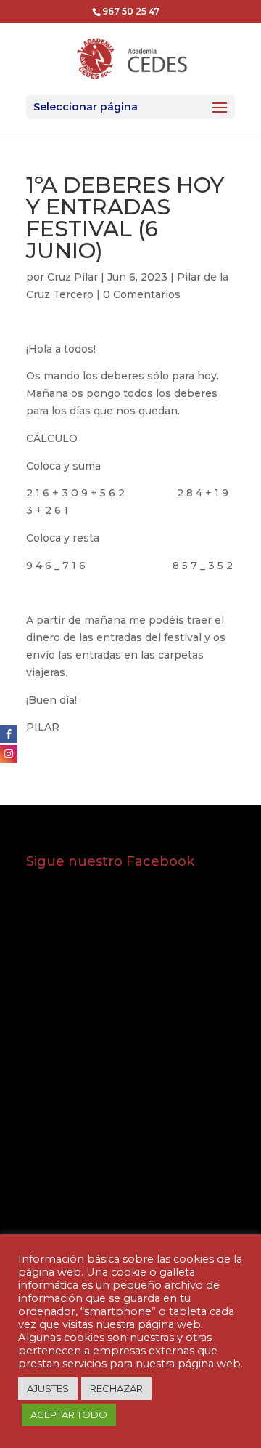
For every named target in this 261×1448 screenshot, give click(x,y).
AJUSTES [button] (48, 1388)
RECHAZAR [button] (116, 1388)
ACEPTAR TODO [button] (68, 1414)
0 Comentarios (142, 294)
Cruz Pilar (72, 276)
